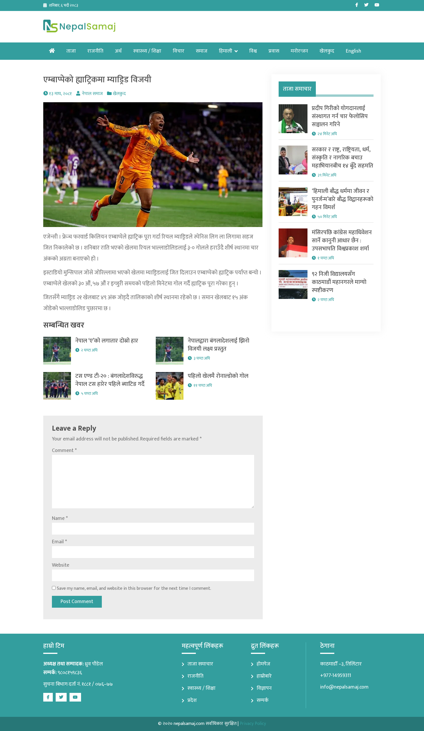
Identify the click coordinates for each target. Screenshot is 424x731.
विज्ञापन (264, 688)
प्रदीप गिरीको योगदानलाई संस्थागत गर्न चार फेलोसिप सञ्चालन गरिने (340, 116)
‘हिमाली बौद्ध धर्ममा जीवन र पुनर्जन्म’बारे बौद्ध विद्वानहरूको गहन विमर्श (342, 199)
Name (60, 518)
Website (60, 565)
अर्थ (118, 51)
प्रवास (274, 51)
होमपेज (263, 664)
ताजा (71, 51)
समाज (201, 51)
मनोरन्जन (299, 51)
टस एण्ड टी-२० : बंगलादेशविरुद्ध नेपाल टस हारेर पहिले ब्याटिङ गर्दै (110, 380)
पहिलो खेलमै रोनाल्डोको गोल (218, 376)
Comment (64, 450)
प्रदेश (192, 700)
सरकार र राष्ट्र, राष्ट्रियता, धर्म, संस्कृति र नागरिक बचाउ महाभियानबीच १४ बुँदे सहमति (342, 158)
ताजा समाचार (200, 664)
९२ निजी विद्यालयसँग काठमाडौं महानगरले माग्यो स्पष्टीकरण (339, 282)
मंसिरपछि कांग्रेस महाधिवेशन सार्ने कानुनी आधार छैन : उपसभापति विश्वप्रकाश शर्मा (342, 241)
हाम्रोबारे (264, 676)
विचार (178, 51)
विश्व (253, 51)
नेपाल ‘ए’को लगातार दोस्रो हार (106, 341)
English (353, 51)
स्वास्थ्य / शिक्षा (147, 51)
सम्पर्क (263, 700)
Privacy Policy (253, 724)
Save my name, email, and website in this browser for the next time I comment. (134, 588)
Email (59, 541)
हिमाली (225, 51)
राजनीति (95, 51)
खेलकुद (327, 51)
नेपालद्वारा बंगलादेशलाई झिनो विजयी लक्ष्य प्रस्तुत (218, 345)
